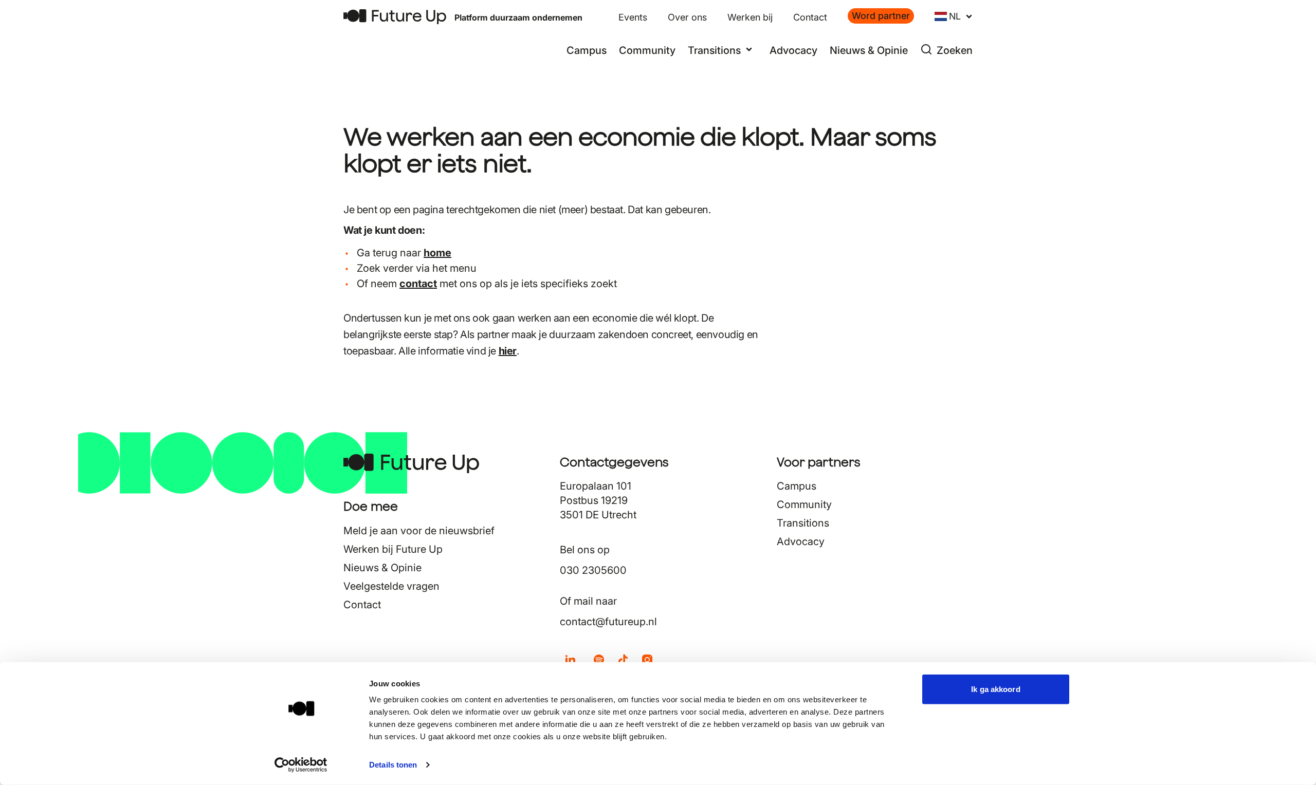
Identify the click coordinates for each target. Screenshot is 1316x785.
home (437, 253)
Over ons (687, 17)
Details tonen (393, 764)
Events (632, 17)
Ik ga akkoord (995, 689)
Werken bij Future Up (393, 549)
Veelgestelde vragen (391, 586)
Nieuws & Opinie (869, 50)
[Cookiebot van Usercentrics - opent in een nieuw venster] (301, 765)
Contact (810, 17)
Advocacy (793, 50)
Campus (586, 50)
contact (418, 283)
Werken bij (750, 17)
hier (508, 351)
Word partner (881, 15)
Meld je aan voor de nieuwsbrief (419, 531)
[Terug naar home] (394, 16)
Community (647, 50)
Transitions (803, 523)
